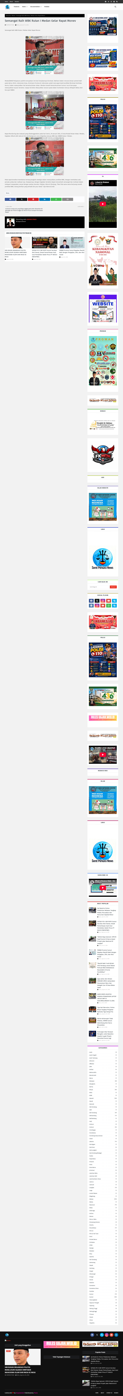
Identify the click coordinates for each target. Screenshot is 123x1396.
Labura (103, 1182)
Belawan (103, 1081)
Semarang (103, 1262)
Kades (103, 1156)
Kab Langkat (103, 1150)
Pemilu (103, 1225)
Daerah (103, 1098)
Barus (103, 1078)
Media (103, 1202)
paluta (103, 1216)
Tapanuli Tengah (103, 1302)
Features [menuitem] (16, 6)
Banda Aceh (103, 1075)
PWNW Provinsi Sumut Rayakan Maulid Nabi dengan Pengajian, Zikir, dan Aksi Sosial (71, 252)
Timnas (103, 1314)
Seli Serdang (103, 1259)
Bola (103, 1092)
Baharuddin (103, 1072)
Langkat (103, 1187)
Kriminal (103, 1170)
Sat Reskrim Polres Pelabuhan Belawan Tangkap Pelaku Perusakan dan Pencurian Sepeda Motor (106, 911)
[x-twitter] (108, 1)
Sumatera (103, 1285)
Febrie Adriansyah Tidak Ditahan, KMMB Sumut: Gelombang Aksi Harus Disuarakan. (105, 1022)
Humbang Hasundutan (103, 1135)
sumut (103, 1294)
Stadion (103, 1282)
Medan (13, 15)
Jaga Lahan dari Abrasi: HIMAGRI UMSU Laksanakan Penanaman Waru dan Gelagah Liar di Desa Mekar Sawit (106, 983)
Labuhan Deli (103, 1176)
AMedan (103, 1063)
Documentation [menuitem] (35, 6)
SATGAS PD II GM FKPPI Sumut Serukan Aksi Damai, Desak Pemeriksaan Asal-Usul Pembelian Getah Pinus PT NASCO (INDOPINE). (44, 253)
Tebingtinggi (103, 1311)
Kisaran (103, 1161)
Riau (103, 1254)
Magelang (103, 1196)
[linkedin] (116, 1335)
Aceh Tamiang (103, 1058)
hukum (103, 1124)
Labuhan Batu (103, 1173)
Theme (36, 1393)
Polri (103, 1236)
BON (103, 1095)
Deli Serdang (103, 1112)
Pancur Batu (103, 1219)
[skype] (117, 1)
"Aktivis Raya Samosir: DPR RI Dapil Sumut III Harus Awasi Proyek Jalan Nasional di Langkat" (106, 940)
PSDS (103, 1245)
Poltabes (103, 1242)
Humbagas (103, 1130)
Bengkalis (103, 1084)
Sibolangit (103, 1274)
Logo (103, 1190)
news (103, 1207)
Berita (103, 1087)
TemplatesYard (20, 1393)
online (103, 1213)
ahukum (103, 1061)
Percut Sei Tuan (103, 1233)
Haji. (103, 1121)
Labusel (103, 1184)
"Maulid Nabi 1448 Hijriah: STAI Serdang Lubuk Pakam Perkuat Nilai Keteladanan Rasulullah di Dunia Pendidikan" (106, 968)
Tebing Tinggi (103, 1308)
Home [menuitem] (24, 6)
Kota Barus (103, 1167)
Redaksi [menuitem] (46, 6)
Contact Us (109, 1393)
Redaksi (17, 1)
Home (6, 1)
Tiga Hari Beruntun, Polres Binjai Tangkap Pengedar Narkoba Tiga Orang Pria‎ (105, 1010)
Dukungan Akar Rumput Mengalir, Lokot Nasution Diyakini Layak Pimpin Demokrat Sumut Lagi (105, 1035)
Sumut (103, 1297)
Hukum (103, 1127)
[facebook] (105, 1)
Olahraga (103, 1210)
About (11, 1)
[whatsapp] (108, 605)
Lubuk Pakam (103, 1193)
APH (103, 1066)
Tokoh (103, 1317)
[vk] (91, 605)
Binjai (103, 1089)
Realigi (103, 1248)
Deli (103, 1110)
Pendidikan (103, 1228)
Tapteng (103, 1305)
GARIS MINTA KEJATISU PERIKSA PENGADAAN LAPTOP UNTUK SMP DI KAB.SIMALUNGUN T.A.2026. (106, 997)
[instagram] (111, 1)
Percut (103, 1230)
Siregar (103, 1277)
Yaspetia (103, 1323)
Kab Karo (103, 1147)
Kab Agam (103, 1144)
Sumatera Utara (103, 1288)
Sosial (103, 1279)
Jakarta (103, 1141)
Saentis (103, 1256)
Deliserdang (103, 1115)
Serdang (103, 1268)
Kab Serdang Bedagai (103, 1153)
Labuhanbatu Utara (103, 1179)
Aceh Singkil (103, 1055)
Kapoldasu (103, 1158)
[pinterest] (114, 1)
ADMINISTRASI (10, 25)
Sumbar (103, 1291)
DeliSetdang (103, 1118)
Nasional (103, 1205)
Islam (103, 1138)
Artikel (103, 1069)
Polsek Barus (103, 1239)
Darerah (103, 1104)
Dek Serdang (103, 1107)
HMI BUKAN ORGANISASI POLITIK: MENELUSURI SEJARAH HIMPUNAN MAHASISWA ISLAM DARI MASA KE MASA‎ (16, 253)
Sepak (103, 1265)
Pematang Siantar (103, 1222)
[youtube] (108, 601)
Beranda (8, 15)
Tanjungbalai (103, 1300)
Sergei (103, 1271)
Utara (103, 1320)
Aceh (103, 1052)
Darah (103, 1101)
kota (103, 1164)
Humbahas (103, 1133)
